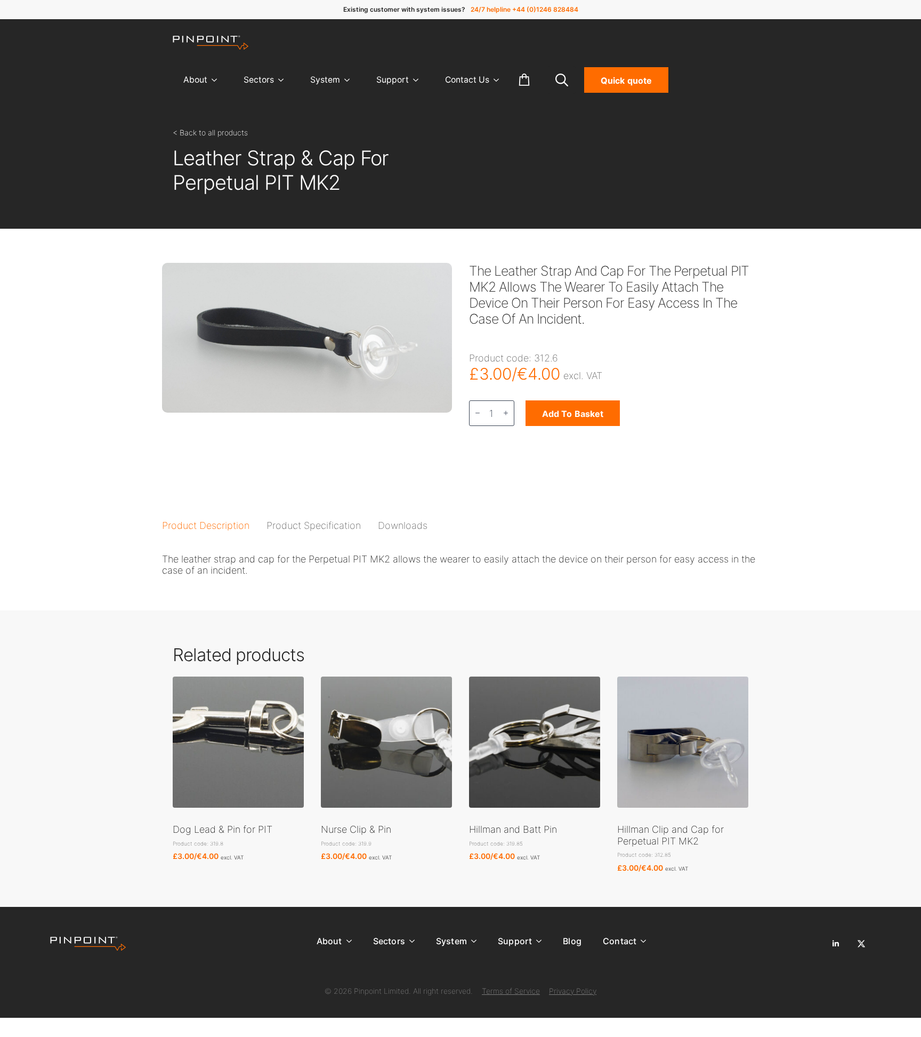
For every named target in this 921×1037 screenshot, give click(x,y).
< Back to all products (210, 132)
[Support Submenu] (419, 80)
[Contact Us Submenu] (499, 80)
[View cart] (524, 80)
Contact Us (467, 80)
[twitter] (861, 943)
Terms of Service (511, 990)
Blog (572, 941)
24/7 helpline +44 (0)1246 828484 (524, 9)
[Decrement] (477, 413)
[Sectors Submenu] (284, 80)
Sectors (259, 80)
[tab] (205, 526)
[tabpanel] (460, 564)
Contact (619, 941)
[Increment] (506, 413)
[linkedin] (835, 943)
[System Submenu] (350, 80)
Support (392, 80)
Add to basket (572, 413)
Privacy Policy (572, 990)
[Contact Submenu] (646, 941)
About (195, 80)
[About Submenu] (217, 80)
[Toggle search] (562, 80)
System (325, 80)
